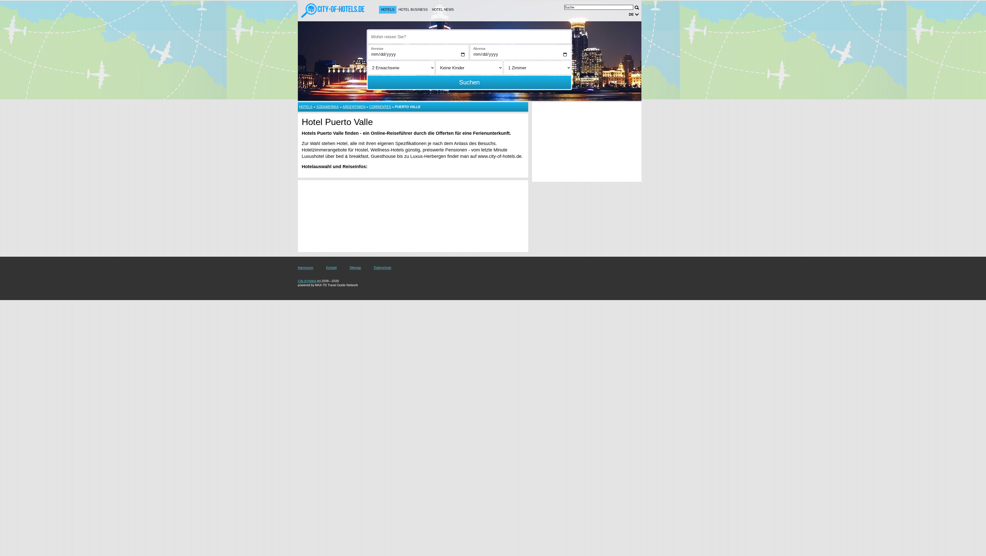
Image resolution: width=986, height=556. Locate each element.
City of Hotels (307, 281)
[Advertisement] (413, 216)
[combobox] (469, 37)
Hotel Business (413, 10)
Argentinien (354, 107)
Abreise (479, 48)
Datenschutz (382, 268)
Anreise (377, 48)
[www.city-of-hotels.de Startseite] (333, 10)
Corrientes (380, 107)
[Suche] (637, 7)
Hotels (387, 10)
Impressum (305, 268)
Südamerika (327, 107)
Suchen (469, 82)
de (631, 14)
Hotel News (443, 10)
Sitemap (355, 268)
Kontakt (331, 268)
